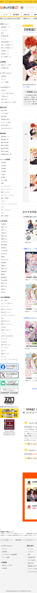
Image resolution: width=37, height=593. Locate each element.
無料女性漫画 (4, 142)
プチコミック (4, 306)
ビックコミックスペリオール (9, 359)
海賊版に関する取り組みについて (9, 406)
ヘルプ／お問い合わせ (7, 93)
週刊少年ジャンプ (6, 312)
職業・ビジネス (5, 192)
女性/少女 (27, 14)
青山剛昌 (3, 224)
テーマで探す (4, 113)
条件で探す (4, 110)
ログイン (3, 79)
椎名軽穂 (3, 262)
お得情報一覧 (4, 68)
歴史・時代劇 (4, 198)
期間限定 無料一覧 (6, 154)
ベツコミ (3, 333)
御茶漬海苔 (4, 245)
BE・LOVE (4, 300)
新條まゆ (3, 265)
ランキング (4, 30)
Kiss (2, 318)
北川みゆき (4, 253)
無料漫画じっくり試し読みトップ (26, 540)
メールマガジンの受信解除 (9, 554)
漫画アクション (5, 353)
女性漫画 (3, 162)
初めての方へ (4, 99)
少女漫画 (3, 165)
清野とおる (4, 268)
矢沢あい (3, 292)
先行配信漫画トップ (6, 42)
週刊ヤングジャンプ (6, 324)
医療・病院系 (4, 216)
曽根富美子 (4, 271)
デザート (3, 350)
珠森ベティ (27, 248)
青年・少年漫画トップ (7, 48)
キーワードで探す (6, 122)
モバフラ (3, 356)
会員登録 (3, 76)
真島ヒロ (3, 289)
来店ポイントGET (6, 65)
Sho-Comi (4, 342)
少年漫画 (3, 171)
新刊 (2, 33)
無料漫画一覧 (4, 139)
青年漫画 (3, 168)
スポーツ (3, 201)
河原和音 (3, 247)
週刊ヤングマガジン (6, 309)
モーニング (4, 339)
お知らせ (3, 90)
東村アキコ (4, 283)
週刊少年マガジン (6, 321)
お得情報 (4, 568)
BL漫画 (3, 177)
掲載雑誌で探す (5, 119)
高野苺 (3, 274)
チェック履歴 (4, 82)
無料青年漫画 (4, 148)
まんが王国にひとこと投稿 (8, 102)
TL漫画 (3, 174)
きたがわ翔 (4, 250)
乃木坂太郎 (4, 280)
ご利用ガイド (4, 96)
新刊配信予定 (4, 36)
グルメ (3, 213)
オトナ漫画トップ (6, 56)
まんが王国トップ (7, 540)
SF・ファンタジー (6, 210)
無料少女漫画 (4, 145)
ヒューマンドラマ (6, 186)
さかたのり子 (4, 259)
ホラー (3, 207)
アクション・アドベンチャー (9, 204)
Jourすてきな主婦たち (7, 336)
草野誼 (3, 256)
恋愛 (2, 183)
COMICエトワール (30, 318)
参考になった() (31, 444)
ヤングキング (4, 347)
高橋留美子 (4, 277)
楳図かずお (4, 239)
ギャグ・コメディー (6, 189)
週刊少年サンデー (6, 345)
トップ (5, 14)
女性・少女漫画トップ (7, 45)
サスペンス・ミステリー (8, 195)
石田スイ (3, 230)
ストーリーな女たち (6, 303)
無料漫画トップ (5, 27)
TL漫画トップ (5, 51)
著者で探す (4, 116)
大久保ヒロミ (4, 242)
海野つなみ (4, 236)
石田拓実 (3, 233)
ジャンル (3, 39)
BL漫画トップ (5, 53)
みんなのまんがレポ (6, 128)
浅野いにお (4, 227)
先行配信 (16, 14)
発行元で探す (4, 125)
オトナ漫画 (4, 180)
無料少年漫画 (4, 151)
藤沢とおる (4, 286)
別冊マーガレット (6, 330)
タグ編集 (27, 87)
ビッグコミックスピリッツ (8, 315)
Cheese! (3, 327)
